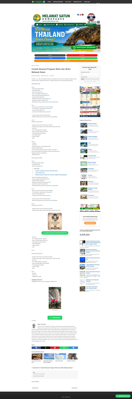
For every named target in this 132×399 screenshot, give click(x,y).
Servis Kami (87, 1)
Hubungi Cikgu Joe (37, 5)
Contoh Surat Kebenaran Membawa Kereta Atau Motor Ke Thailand (93, 251)
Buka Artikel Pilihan (90, 223)
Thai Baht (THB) (84, 76)
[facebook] (36, 347)
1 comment (51, 75)
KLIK (39, 90)
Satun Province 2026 (39, 172)
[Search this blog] (99, 3)
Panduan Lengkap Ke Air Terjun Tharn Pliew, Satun (46, 170)
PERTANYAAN (56, 317)
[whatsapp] (64, 347)
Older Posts (74, 388)
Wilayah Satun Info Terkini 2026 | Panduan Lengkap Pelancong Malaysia (51, 174)
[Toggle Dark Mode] (97, 3)
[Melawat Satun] (38, 2)
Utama (49, 1)
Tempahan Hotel (77, 1)
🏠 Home (50, 55)
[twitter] (45, 347)
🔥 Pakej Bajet (81, 55)
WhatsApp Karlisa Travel (124, 396)
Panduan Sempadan (58, 1)
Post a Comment (35, 381)
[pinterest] (54, 347)
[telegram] (73, 347)
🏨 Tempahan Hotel (66, 60)
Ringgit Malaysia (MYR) (85, 72)
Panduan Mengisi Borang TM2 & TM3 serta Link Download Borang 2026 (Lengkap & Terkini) (93, 243)
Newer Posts (35, 388)
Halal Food (68, 1)
